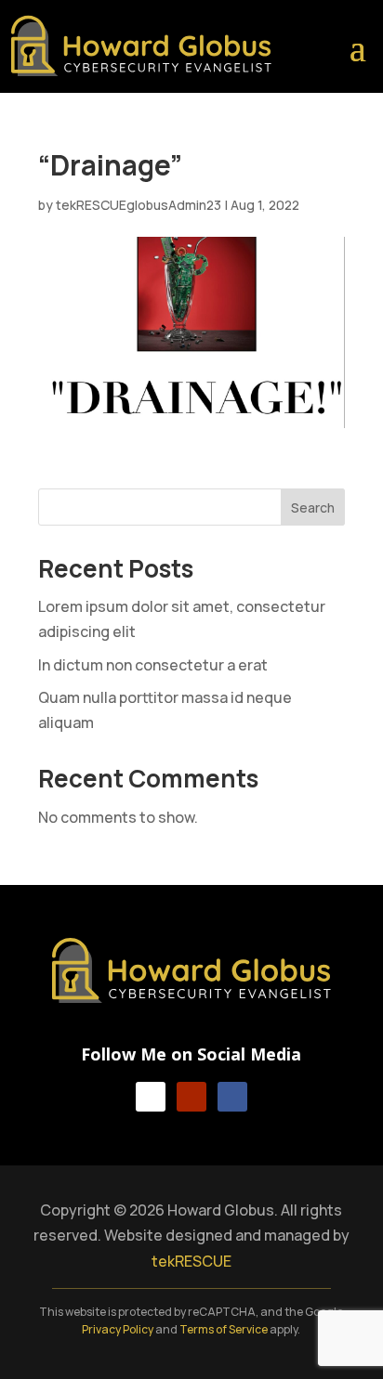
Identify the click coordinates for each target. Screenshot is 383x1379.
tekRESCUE (191, 1261)
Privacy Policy (117, 1329)
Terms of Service (223, 1329)
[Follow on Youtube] (191, 1097)
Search (313, 507)
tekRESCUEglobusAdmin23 (138, 205)
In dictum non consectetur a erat (153, 665)
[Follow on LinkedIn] (150, 1097)
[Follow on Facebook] (232, 1097)
